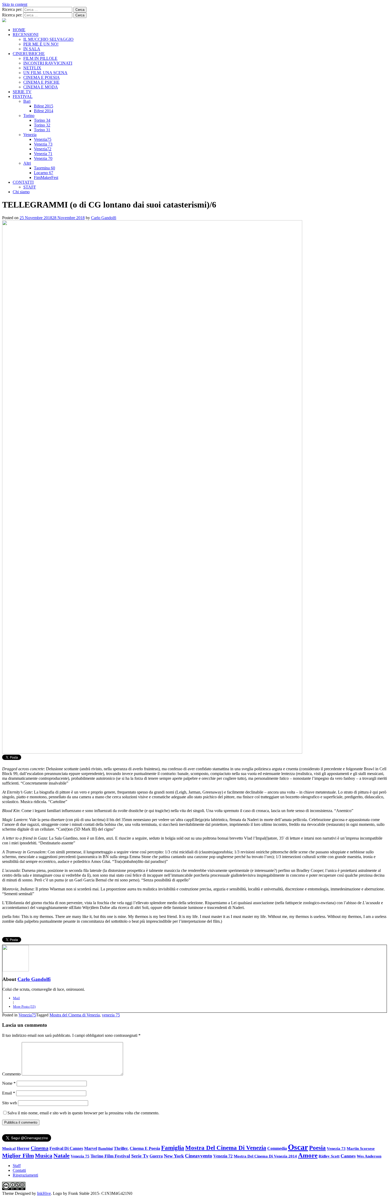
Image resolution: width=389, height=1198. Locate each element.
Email (8, 1093)
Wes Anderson (369, 1156)
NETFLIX (32, 68)
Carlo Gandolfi (103, 217)
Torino (28, 115)
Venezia (30, 134)
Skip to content (14, 4)
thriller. (121, 1148)
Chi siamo (21, 192)
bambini (105, 1148)
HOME (19, 30)
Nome (9, 1083)
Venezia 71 (43, 153)
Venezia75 (42, 139)
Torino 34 (42, 120)
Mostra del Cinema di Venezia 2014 (265, 1156)
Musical (9, 1148)
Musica (43, 1155)
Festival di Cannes (66, 1148)
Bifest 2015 (43, 106)
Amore (308, 1155)
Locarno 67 (43, 172)
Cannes (348, 1156)
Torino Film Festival (110, 1156)
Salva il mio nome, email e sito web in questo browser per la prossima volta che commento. (83, 1113)
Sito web (9, 1103)
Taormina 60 (44, 168)
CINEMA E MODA (40, 87)
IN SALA (31, 49)
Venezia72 (42, 149)
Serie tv (139, 1156)
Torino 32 (42, 125)
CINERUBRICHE (29, 53)
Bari (26, 101)
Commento (11, 1074)
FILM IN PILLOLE (40, 58)
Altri (27, 163)
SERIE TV (22, 91)
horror (23, 1148)
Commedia (277, 1148)
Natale (61, 1155)
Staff (17, 1165)
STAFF (29, 187)
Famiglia (172, 1148)
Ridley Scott (329, 1156)
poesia (317, 1147)
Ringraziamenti (25, 1175)
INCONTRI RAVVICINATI (47, 63)
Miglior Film (18, 1155)
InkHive (44, 1193)
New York (174, 1156)
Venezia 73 (43, 144)
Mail (16, 998)
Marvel (90, 1148)
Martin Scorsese (361, 1148)
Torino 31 (42, 130)
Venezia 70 (43, 158)
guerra (156, 1156)
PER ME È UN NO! (40, 44)
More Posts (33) (24, 1006)
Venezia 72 (223, 1156)
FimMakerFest (46, 177)
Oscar (298, 1147)
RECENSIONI (25, 34)
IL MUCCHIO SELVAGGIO (48, 39)
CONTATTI (23, 182)
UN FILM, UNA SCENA (45, 72)
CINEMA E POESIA (41, 77)
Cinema (39, 1148)
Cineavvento (198, 1156)
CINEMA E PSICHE (41, 82)
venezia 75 (111, 1015)
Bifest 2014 (43, 111)
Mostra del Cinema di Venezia (74, 1015)
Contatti (19, 1170)
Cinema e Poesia (145, 1148)
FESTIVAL (23, 96)
